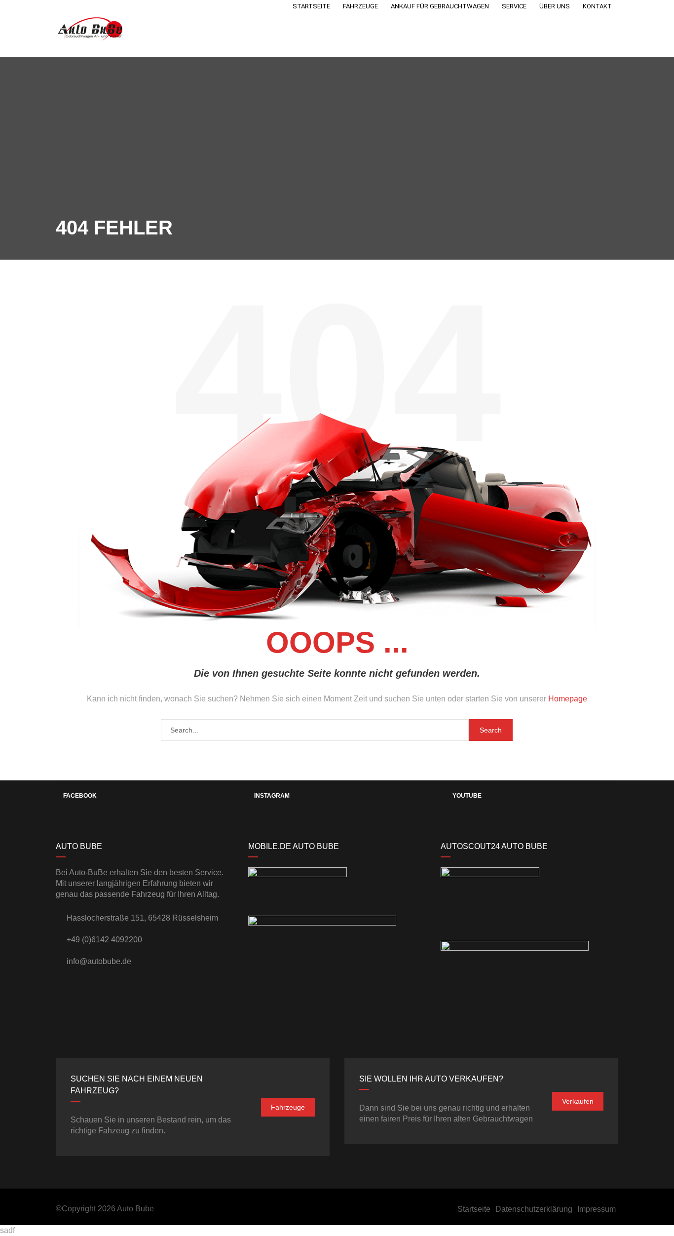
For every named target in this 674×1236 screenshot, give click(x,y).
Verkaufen (578, 1101)
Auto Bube (135, 1208)
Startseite (473, 1209)
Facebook (80, 795)
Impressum (596, 1209)
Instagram (272, 795)
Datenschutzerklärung (533, 1209)
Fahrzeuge (288, 1107)
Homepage (567, 699)
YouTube (467, 795)
